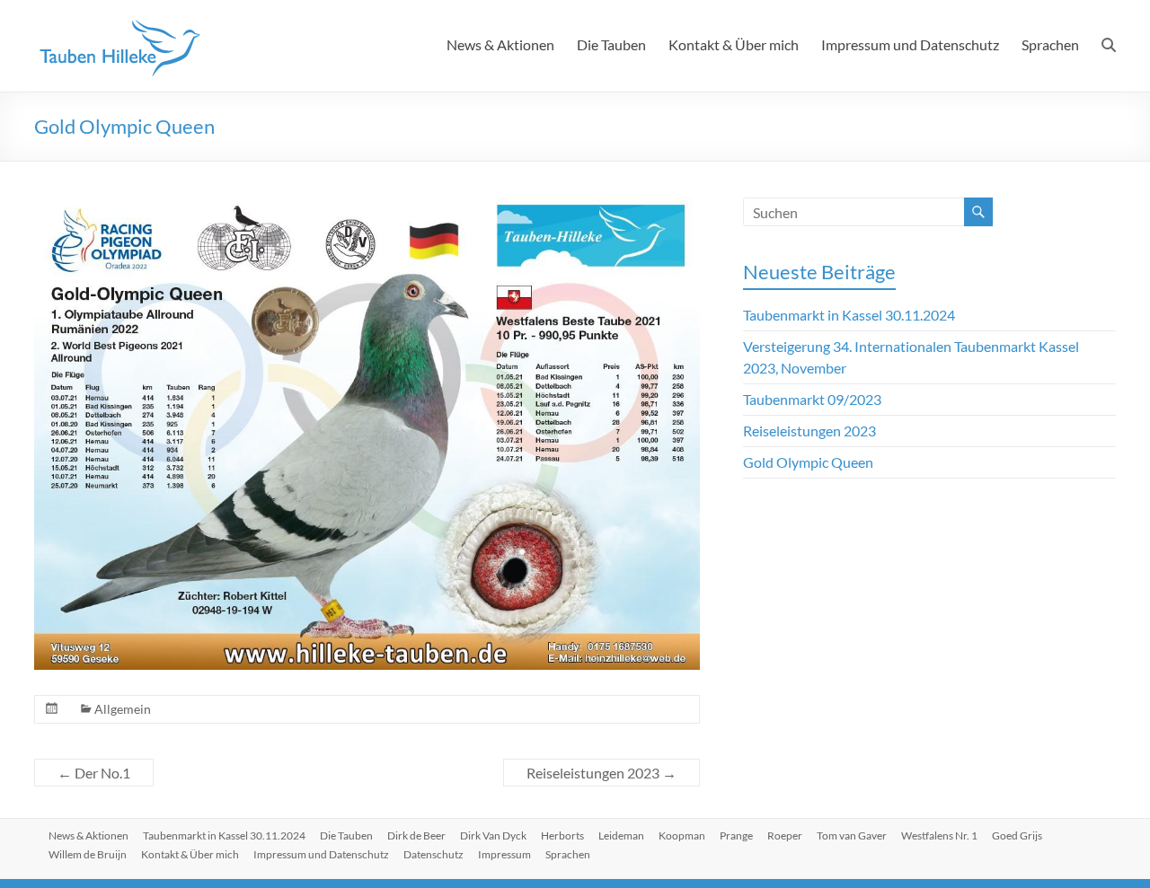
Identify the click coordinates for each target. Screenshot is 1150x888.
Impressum (504, 854)
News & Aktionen (500, 44)
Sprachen (1050, 44)
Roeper (784, 835)
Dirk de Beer (416, 835)
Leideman (621, 835)
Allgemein (122, 709)
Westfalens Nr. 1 (939, 835)
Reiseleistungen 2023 (601, 772)
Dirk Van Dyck (493, 835)
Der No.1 (94, 772)
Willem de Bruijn (88, 854)
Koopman (682, 835)
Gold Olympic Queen (808, 461)
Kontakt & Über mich (733, 44)
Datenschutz (433, 854)
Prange (736, 835)
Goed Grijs (1017, 835)
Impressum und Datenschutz (910, 44)
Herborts (562, 835)
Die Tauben (611, 44)
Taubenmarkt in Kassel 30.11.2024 (849, 314)
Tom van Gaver (852, 835)
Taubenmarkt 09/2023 (812, 399)
